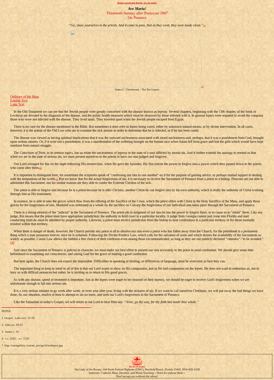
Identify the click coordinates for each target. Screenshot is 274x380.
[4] (12, 243)
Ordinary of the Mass (24, 96)
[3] (57, 179)
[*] (202, 87)
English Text (18, 100)
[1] (204, 25)
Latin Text (17, 104)
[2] (40, 168)
